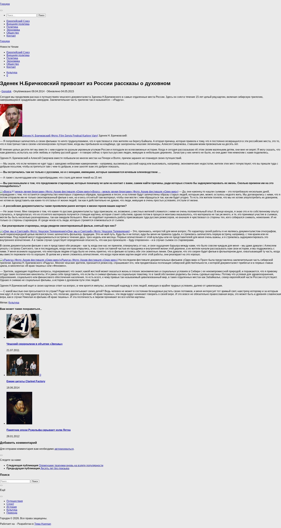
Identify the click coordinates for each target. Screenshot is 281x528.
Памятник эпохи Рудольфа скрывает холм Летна (39, 430)
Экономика (13, 29)
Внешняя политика (18, 24)
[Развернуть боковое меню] (1, 455)
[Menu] (1, 10)
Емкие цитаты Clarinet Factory (26, 381)
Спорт (10, 504)
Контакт (11, 35)
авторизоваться (64, 448)
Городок (5, 4)
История (12, 507)
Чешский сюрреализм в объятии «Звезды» (35, 344)
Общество (13, 32)
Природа (12, 512)
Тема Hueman (42, 523)
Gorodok (6, 91)
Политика (12, 27)
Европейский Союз (18, 21)
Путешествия (15, 501)
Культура (12, 72)
